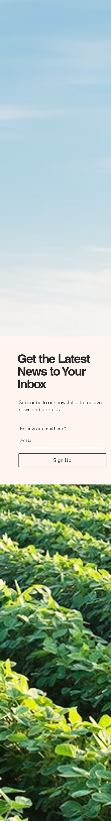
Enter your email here (41, 428)
